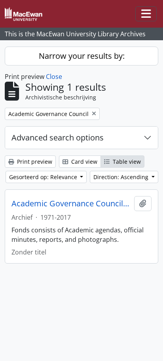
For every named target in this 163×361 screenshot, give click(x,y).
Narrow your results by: (82, 56)
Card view (83, 161)
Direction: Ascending (121, 177)
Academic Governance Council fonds (71, 203)
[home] (27, 14)
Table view (126, 161)
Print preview (33, 161)
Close (54, 76)
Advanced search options (57, 137)
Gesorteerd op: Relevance (44, 177)
